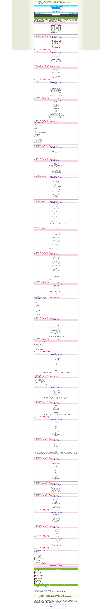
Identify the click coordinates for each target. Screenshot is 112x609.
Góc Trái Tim (38, 581)
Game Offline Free (39, 575)
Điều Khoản (46, 585)
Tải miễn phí (40, 3)
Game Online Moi (44, 587)
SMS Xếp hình (38, 577)
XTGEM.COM (44, 586)
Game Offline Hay (39, 573)
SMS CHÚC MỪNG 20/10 (56, 17)
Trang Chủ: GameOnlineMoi (41, 570)
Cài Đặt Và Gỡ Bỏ (60, 585)
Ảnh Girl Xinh (38, 580)
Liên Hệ (67, 585)
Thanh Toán (52, 585)
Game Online (38, 572)
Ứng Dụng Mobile (39, 578)
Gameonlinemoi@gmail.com (45, 589)
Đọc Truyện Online (39, 583)
